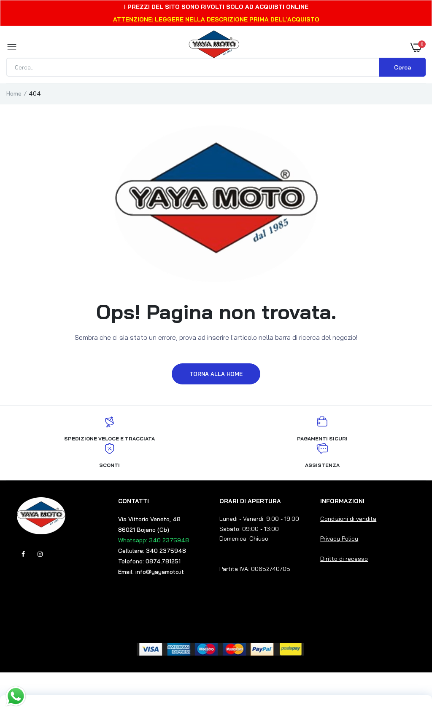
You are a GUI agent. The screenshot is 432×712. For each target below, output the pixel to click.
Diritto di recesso (344, 559)
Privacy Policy (339, 538)
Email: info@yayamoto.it (151, 572)
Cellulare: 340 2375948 (152, 551)
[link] (408, 659)
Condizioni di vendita (348, 519)
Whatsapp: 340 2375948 (153, 540)
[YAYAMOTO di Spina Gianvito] (214, 47)
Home (14, 93)
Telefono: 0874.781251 (149, 561)
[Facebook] (23, 554)
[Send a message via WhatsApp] (15, 696)
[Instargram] (40, 554)
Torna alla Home (216, 374)
